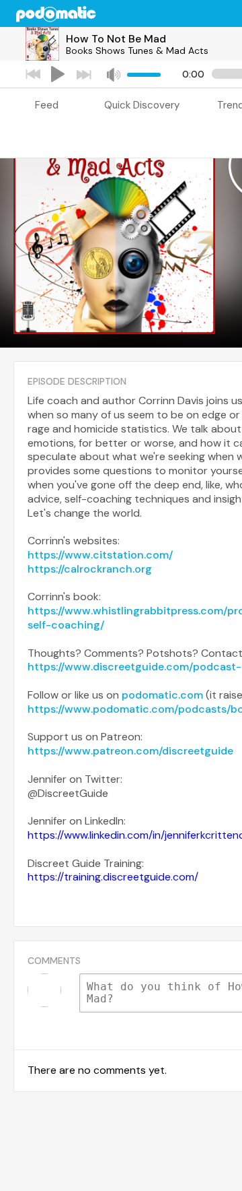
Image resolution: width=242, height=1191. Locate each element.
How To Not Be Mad (116, 39)
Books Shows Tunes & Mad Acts (137, 50)
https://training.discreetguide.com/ (113, 877)
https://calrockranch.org (90, 569)
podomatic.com (162, 695)
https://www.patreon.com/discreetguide (130, 751)
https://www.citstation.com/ (100, 555)
